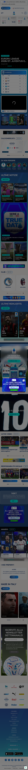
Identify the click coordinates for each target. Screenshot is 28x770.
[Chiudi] (24, 380)
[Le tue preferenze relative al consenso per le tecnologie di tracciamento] (25, 767)
